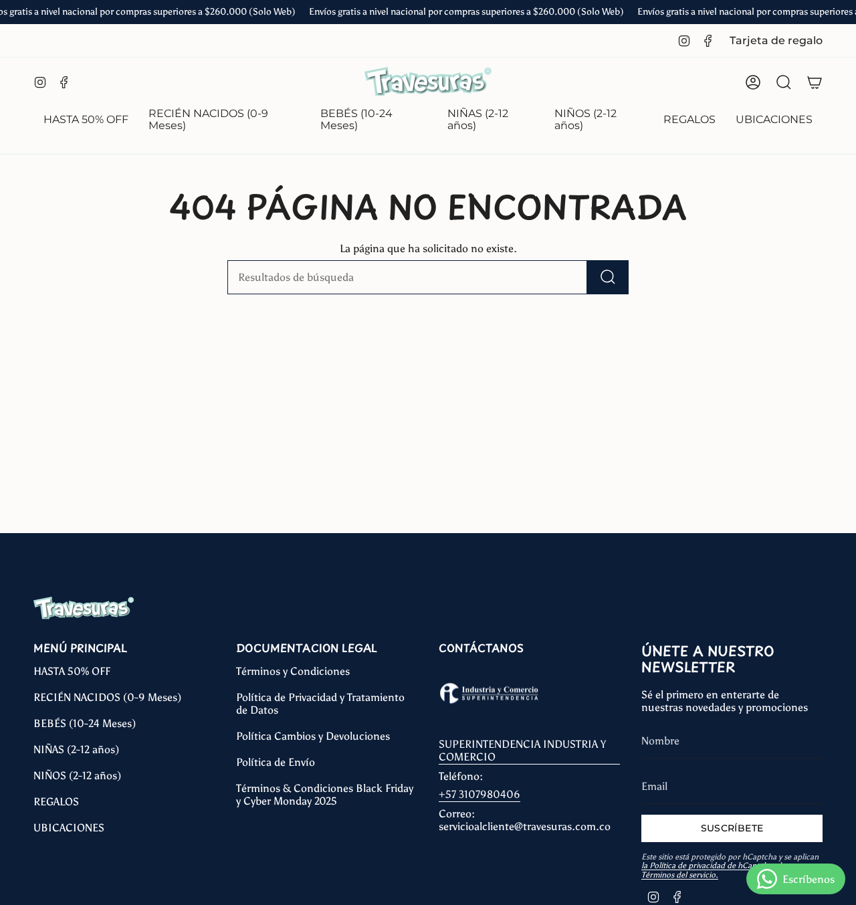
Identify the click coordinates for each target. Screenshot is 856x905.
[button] (224, 121)
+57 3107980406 (479, 794)
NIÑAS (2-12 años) (76, 749)
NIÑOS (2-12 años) (77, 775)
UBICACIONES (68, 827)
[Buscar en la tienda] (608, 277)
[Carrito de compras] (814, 82)
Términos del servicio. (679, 875)
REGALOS (56, 801)
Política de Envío (275, 762)
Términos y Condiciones (293, 671)
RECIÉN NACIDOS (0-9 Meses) (107, 697)
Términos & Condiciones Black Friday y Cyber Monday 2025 (324, 794)
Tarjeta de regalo (776, 40)
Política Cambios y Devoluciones (313, 736)
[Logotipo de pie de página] (83, 608)
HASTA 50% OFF (71, 671)
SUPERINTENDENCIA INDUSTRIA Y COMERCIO (522, 750)
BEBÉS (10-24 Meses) (84, 723)
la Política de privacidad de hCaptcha (706, 865)
